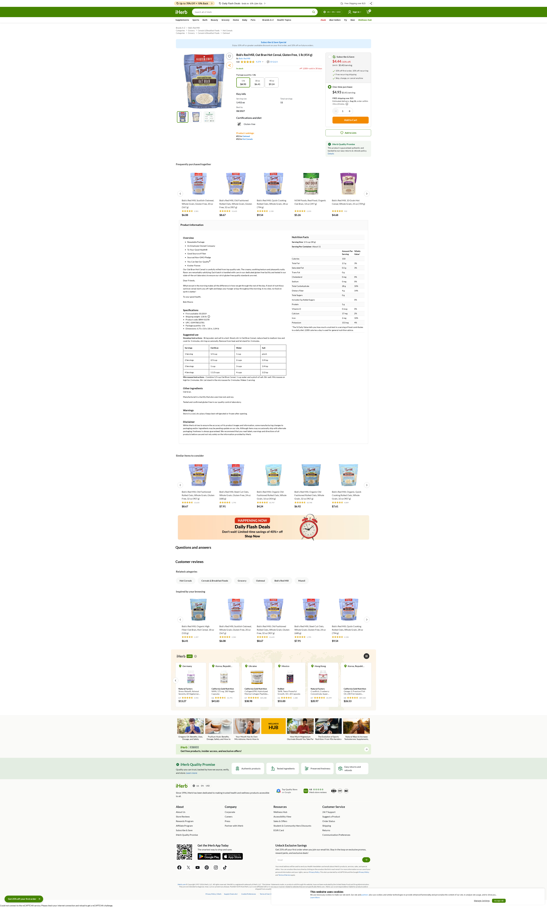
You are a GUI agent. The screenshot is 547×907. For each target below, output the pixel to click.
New (352, 20)
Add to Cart (198, 193)
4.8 (237, 61)
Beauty (214, 20)
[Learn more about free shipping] (346, 104)
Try (345, 20)
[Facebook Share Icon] (179, 867)
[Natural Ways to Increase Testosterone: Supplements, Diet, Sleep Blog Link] (356, 729)
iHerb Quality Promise (187, 834)
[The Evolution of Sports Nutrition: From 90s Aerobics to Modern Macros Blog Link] (328, 729)
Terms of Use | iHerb (267, 894)
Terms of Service (284, 875)
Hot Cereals (227, 30)
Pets (253, 20)
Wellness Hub (365, 20)
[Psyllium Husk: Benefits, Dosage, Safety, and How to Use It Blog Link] (218, 729)
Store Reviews (183, 816)
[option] (243, 82)
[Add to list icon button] (229, 56)
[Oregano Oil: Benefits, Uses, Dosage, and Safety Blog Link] (190, 729)
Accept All (498, 900)
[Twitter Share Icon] (188, 867)
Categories (180, 30)
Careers (228, 816)
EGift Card (279, 830)
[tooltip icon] (195, 656)
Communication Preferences (336, 834)
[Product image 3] (209, 117)
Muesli (301, 580)
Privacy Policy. (314, 872)
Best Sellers (334, 20)
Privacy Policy (364, 872)
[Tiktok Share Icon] (225, 867)
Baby (244, 20)
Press (227, 821)
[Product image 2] (196, 117)
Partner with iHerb (234, 825)
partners (365, 895)
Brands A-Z (268, 20)
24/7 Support (328, 812)
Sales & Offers (280, 821)
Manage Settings (482, 900)
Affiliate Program (184, 825)
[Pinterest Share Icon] (206, 867)
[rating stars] (248, 61)
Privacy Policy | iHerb (214, 894)
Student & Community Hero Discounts (292, 825)
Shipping (326, 825)
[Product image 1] (182, 117)
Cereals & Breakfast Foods (209, 30)
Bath (205, 20)
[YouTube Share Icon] (197, 867)
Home (236, 20)
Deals (323, 20)
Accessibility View (282, 816)
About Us (180, 812)
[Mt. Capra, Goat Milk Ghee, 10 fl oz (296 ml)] (356, 680)
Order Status (328, 821)
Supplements (182, 20)
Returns (326, 830)
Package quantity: (244, 75)
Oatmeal (226, 33)
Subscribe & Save (184, 830)
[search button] (313, 12)
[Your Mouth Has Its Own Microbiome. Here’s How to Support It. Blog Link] (246, 729)
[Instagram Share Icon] (216, 867)
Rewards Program (184, 821)
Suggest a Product (331, 816)
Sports (195, 20)
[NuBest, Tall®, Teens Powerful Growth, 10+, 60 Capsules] (257, 680)
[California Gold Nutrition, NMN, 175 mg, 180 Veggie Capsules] (190, 680)
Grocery (225, 20)
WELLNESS (273, 726)
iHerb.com (182, 884)
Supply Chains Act (231, 894)
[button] (371, 3)
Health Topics (284, 20)
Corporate (230, 812)
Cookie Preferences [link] (248, 894)
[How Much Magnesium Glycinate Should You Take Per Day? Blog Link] (300, 729)
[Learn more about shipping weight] (208, 316)
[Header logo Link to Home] (181, 12)
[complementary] (248, 894)
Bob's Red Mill (194, 28)
